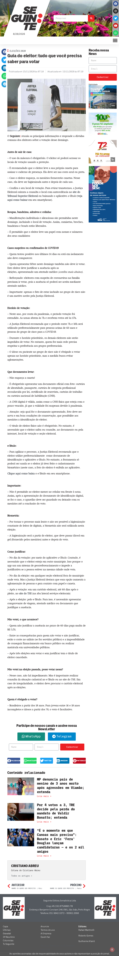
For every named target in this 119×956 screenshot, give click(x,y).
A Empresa (46, 933)
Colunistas (8, 940)
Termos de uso (48, 930)
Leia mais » (44, 796)
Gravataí (7, 933)
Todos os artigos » (21, 876)
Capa (5, 926)
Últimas (7, 930)
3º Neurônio (9, 937)
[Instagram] (115, 11)
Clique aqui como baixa (21, 473)
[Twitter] (115, 18)
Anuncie (45, 926)
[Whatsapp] (115, 32)
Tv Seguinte (8, 944)
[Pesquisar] (91, 18)
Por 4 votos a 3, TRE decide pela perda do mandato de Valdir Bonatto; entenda (56, 811)
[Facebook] (115, 3)
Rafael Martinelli (86, 930)
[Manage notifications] (112, 949)
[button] (4, 52)
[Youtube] (115, 25)
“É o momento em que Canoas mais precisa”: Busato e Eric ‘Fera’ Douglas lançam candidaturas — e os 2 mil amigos (60, 841)
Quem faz (45, 937)
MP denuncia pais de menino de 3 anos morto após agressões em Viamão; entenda (60, 785)
